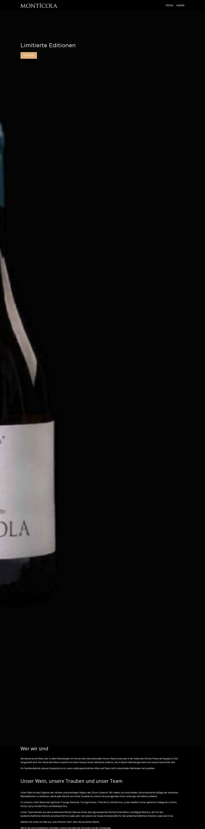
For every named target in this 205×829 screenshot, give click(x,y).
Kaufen (28, 55)
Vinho (169, 5)
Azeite (180, 5)
